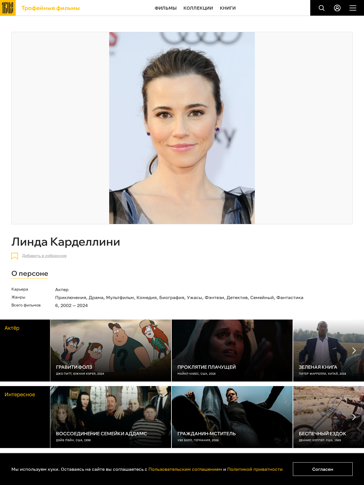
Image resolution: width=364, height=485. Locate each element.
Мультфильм (120, 297)
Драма (96, 297)
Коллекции (198, 8)
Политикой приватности (255, 469)
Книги (228, 8)
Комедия (146, 297)
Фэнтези (214, 297)
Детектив (237, 297)
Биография (171, 297)
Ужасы (194, 297)
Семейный (262, 297)
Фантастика (289, 297)
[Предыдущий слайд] (354, 351)
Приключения (70, 297)
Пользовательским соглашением (185, 469)
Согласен (322, 469)
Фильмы (166, 8)
